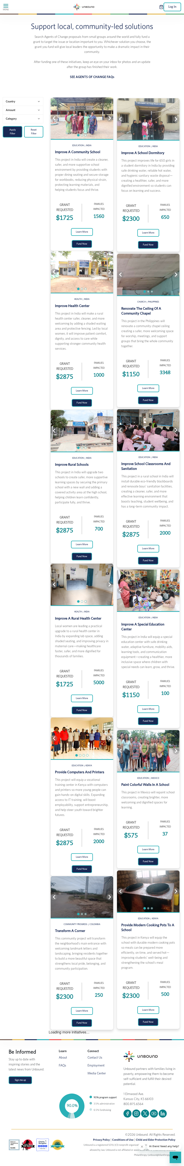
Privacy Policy (101, 1139)
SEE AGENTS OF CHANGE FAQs (92, 77)
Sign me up (20, 1080)
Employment (96, 1065)
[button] (55, 118)
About (63, 1057)
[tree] (23, 110)
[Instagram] (136, 1114)
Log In (172, 6)
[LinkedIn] (163, 1114)
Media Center (97, 1073)
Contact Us (95, 1057)
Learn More (82, 232)
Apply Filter (12, 132)
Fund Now (82, 244)
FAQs (62, 1065)
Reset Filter (34, 132)
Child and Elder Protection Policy (155, 1139)
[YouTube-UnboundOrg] (154, 1114)
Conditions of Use (123, 1139)
